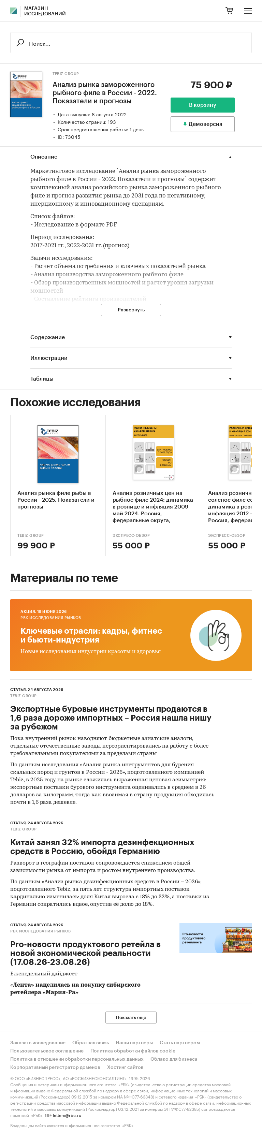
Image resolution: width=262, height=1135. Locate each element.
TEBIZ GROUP (66, 74)
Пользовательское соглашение (47, 1051)
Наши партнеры (134, 1043)
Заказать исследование (38, 1043)
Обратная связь (90, 1043)
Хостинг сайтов (125, 1067)
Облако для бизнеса (174, 1059)
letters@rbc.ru (67, 1114)
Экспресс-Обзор (131, 535)
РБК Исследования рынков (50, 618)
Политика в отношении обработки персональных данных (77, 1059)
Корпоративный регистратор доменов (55, 1067)
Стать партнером (180, 1043)
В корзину (202, 105)
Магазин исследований (45, 11)
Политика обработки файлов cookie (132, 1051)
